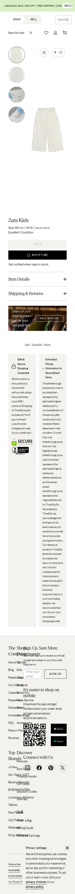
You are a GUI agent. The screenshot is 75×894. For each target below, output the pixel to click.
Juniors (21, 677)
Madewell (14, 827)
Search (62, 19)
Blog (11, 670)
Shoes (21, 708)
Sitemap (22, 799)
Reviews (13, 738)
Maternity (23, 693)
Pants (47, 344)
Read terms (29, 664)
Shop (17, 19)
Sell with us (49, 318)
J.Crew (12, 767)
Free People (15, 812)
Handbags (23, 715)
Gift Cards (23, 784)
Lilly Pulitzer (16, 820)
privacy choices (36, 882)
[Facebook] (39, 768)
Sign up (55, 673)
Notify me (40, 255)
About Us (14, 662)
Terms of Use (14, 864)
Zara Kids (18, 220)
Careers (13, 693)
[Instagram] (27, 768)
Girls (27, 344)
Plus (19, 700)
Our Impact (15, 685)
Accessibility (14, 870)
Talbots (12, 805)
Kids (19, 670)
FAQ (11, 723)
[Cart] (64, 33)
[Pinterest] (51, 768)
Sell (34, 19)
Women (22, 662)
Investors (14, 715)
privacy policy (35, 887)
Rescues (22, 761)
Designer (22, 685)
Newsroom (15, 708)
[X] (62, 768)
